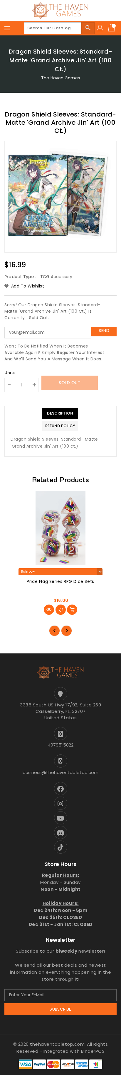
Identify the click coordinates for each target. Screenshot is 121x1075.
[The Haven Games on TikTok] (60, 847)
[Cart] (112, 28)
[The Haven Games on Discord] (60, 832)
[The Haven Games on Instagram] (60, 803)
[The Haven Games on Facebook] (60, 788)
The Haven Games (60, 78)
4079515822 (60, 745)
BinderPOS (93, 1051)
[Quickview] (49, 610)
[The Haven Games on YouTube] (60, 817)
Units (10, 373)
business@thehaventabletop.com (61, 772)
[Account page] (100, 28)
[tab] (60, 413)
